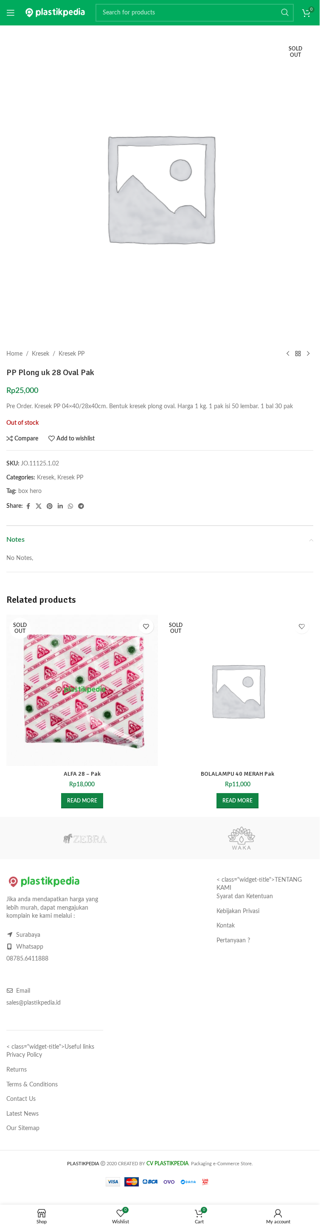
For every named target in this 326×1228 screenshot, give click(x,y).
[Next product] (308, 354)
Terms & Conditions (32, 1085)
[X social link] (38, 506)
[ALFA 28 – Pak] (82, 690)
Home (14, 354)
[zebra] (84, 838)
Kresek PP (71, 354)
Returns (16, 1070)
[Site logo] (55, 13)
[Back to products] (298, 354)
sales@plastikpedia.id (33, 1003)
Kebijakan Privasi (237, 911)
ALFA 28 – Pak (82, 773)
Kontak (225, 926)
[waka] (241, 838)
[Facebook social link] (28, 506)
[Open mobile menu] (10, 12)
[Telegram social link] (81, 506)
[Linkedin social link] (60, 506)
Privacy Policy (24, 1055)
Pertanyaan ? (233, 941)
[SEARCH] (285, 13)
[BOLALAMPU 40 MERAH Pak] (238, 690)
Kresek (40, 354)
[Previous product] (288, 354)
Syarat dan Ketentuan (244, 896)
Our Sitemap (22, 1128)
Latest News (22, 1114)
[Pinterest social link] (49, 506)
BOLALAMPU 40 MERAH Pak (237, 773)
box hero (30, 491)
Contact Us (21, 1099)
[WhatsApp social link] (70, 506)
